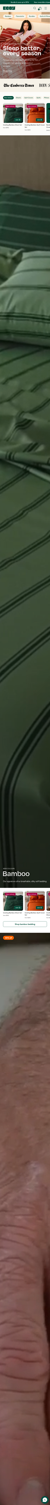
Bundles (32, 16)
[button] (45, 1500)
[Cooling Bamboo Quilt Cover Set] (35, 113)
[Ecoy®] (9, 8)
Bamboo (8, 16)
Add (17, 120)
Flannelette (20, 16)
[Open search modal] (34, 8)
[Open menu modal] (45, 8)
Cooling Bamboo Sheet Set (12, 125)
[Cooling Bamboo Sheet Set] (13, 113)
